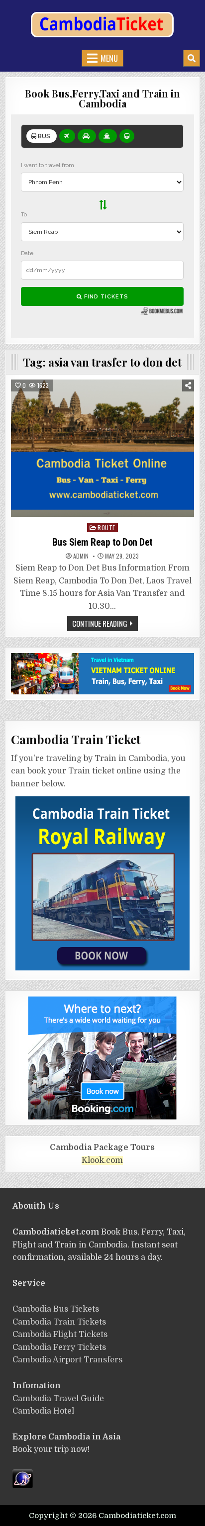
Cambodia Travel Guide (58, 1398)
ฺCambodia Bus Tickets (55, 1309)
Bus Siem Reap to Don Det (102, 542)
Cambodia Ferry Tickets (59, 1347)
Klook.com (102, 1160)
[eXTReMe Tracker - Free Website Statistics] (22, 1485)
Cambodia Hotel (43, 1411)
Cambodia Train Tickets (59, 1322)
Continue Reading (99, 623)
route (106, 527)
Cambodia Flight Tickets (59, 1334)
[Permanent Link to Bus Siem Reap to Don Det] (102, 448)
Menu (109, 58)
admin (81, 556)
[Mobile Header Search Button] (191, 58)
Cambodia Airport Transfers (67, 1359)
